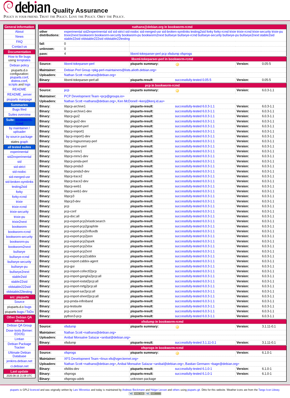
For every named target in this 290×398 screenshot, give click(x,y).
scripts (13, 84)
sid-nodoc (19, 171)
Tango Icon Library (268, 389)
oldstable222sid (19, 286)
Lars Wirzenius (81, 389)
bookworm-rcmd (19, 231)
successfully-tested (188, 80)
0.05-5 (206, 80)
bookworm (19, 226)
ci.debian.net (19, 366)
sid (19, 161)
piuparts (14, 389)
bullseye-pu (19, 266)
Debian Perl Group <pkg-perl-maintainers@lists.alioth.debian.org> (110, 70)
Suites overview (19, 114)
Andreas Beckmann (133, 389)
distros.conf (19, 81)
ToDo (30, 311)
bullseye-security (19, 261)
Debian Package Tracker (19, 345)
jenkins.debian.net (19, 361)
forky (19, 191)
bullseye (19, 251)
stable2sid (19, 276)
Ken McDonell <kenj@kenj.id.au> (141, 101)
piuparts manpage (19, 99)
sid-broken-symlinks (19, 181)
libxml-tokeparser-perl (145, 53)
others (176, 389)
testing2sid (19, 186)
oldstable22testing (19, 291)
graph (24, 141)
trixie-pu (19, 217)
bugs (27, 307)
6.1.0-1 (207, 368)
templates (23, 60)
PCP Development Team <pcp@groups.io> (94, 96)
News (19, 36)
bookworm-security (19, 236)
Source (19, 301)
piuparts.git (193, 389)
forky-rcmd (19, 196)
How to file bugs (19, 56)
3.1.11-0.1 (209, 342)
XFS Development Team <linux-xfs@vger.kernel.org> (101, 358)
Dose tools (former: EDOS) (19, 332)
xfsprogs (186, 53)
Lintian (19, 339)
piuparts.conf (19, 77)
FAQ (19, 41)
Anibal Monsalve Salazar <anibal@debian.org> (97, 337)
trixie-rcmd (19, 206)
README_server (19, 94)
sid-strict (19, 166)
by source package (19, 136)
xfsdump (173, 53)
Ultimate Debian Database (19, 354)
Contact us (19, 46)
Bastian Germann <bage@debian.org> (212, 363)
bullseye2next (19, 271)
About (19, 31)
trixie (19, 201)
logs (27, 84)
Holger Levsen (159, 389)
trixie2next (19, 221)
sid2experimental (19, 156)
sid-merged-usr (19, 177)
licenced (34, 389)
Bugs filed (19, 109)
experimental (19, 151)
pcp (164, 53)
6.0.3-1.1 (208, 106)
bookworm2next (19, 246)
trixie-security (19, 211)
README (19, 89)
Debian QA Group (19, 325)
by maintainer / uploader (19, 129)
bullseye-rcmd (19, 257)
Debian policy (19, 65)
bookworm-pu (19, 241)
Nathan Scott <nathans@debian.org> (90, 75)
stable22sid (19, 281)
